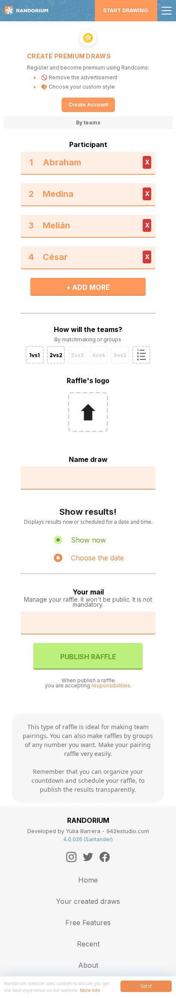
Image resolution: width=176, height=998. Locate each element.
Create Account (88, 104)
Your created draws (88, 901)
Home (88, 880)
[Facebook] (105, 857)
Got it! (146, 986)
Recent (88, 944)
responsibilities (110, 685)
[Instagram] (71, 857)
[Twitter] (88, 857)
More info (90, 990)
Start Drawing (125, 10)
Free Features (88, 922)
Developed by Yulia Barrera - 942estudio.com (88, 831)
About (88, 965)
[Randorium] (29, 10)
